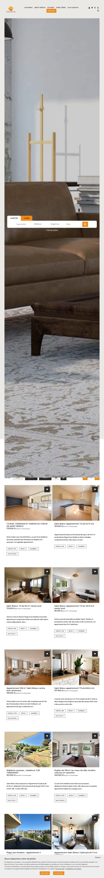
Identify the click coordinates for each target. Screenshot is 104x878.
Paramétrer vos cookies (73, 869)
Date (18, 478)
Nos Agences (73, 7)
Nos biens (28, 7)
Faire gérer (61, 7)
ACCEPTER (58, 873)
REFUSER (44, 873)
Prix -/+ (31, 478)
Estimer (51, 7)
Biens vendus (40, 7)
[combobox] (24, 224)
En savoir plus (60, 869)
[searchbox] (24, 224)
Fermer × (98, 857)
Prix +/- (45, 478)
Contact (51, 11)
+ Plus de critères (52, 230)
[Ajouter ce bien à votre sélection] (47, 489)
